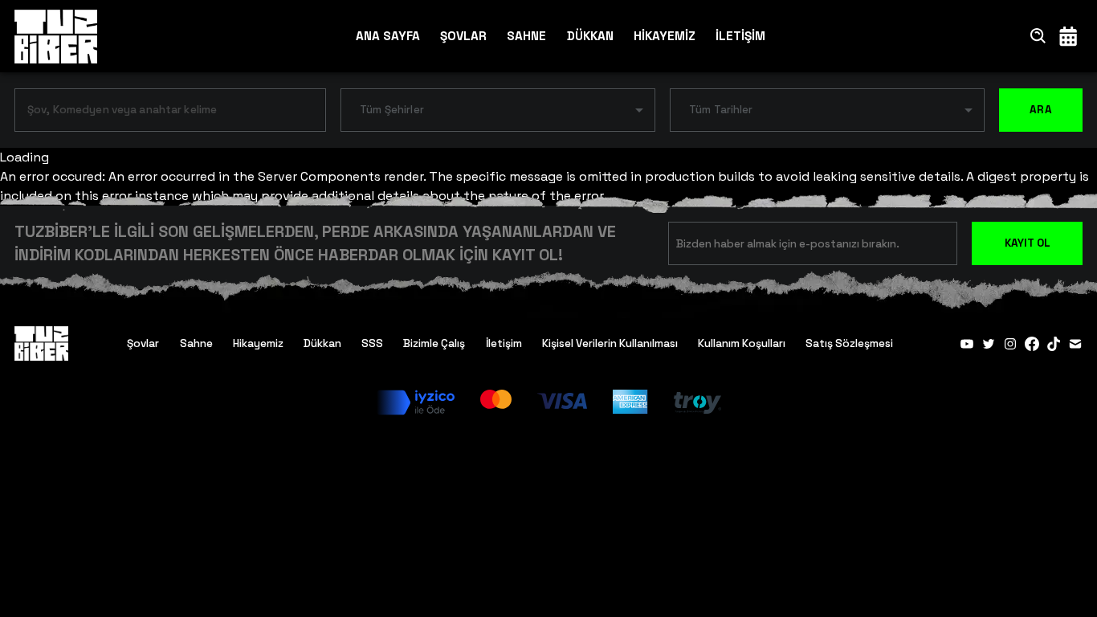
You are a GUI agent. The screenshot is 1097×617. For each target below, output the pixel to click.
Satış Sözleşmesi (849, 343)
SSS (372, 343)
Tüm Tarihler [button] (721, 109)
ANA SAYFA (388, 35)
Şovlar (143, 343)
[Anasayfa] (55, 36)
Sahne (196, 343)
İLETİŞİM (740, 35)
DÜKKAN (590, 35)
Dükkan (322, 343)
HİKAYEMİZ (664, 35)
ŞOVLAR (463, 35)
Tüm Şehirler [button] (392, 109)
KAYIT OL (1027, 243)
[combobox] (158, 113)
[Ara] (1038, 36)
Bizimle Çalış (434, 343)
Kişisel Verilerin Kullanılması (610, 343)
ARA (1041, 109)
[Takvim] (1068, 36)
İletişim (504, 343)
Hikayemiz (258, 343)
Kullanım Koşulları (741, 343)
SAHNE (526, 35)
